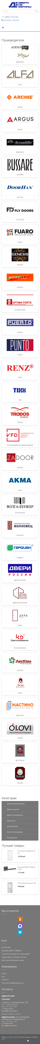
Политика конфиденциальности (13, 983)
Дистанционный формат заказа (13, 960)
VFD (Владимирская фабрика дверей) (20, 445)
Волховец (20, 535)
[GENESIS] (20, 255)
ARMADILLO (20, 152)
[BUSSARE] (20, 164)
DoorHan (20, 197)
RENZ (20, 377)
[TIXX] (20, 390)
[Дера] (20, 615)
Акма (20, 490)
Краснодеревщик (20, 648)
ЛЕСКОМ (20, 670)
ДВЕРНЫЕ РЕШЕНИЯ (20, 603)
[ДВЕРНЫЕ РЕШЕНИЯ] (20, 593)
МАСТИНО (20, 715)
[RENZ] (20, 367)
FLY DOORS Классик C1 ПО (27, 883)
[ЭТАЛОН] (20, 773)
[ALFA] (20, 74)
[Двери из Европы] (20, 4)
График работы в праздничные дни (14, 957)
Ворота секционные (15, 832)
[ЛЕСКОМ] (20, 660)
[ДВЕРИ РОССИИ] (20, 570)
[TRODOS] (20, 412)
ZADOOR (20, 467)
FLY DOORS (20, 220)
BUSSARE (20, 175)
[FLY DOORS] (20, 209)
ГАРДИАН (20, 558)
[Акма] (20, 480)
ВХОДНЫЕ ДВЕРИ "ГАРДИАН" (12, 951)
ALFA (20, 84)
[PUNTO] (20, 345)
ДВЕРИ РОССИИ (20, 580)
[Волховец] (20, 525)
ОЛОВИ (20, 738)
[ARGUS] (20, 119)
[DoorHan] (20, 187)
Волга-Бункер (20, 513)
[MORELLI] (20, 277)
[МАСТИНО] (20, 705)
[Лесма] (20, 683)
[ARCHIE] (20, 97)
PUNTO (20, 355)
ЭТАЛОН (20, 783)
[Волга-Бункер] (20, 502)
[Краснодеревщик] (20, 638)
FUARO (20, 242)
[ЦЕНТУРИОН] (20, 750)
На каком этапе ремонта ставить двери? (16, 954)
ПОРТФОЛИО (6, 947)
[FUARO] (20, 232)
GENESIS (20, 265)
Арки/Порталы (12, 826)
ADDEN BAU (20, 62)
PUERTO (20, 332)
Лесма (20, 693)
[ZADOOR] (20, 457)
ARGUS (20, 129)
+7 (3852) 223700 (10, 17)
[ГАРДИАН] (20, 547)
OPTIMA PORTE (20, 310)
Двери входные (13, 809)
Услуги (4, 973)
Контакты (5, 980)
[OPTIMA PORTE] (20, 300)
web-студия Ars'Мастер (11, 1039)
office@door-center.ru (13, 1014)
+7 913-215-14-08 (11, 1006)
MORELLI (20, 287)
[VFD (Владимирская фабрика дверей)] (20, 435)
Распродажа (12, 838)
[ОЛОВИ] (20, 728)
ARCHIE (20, 107)
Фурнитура (11, 821)
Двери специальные (15, 815)
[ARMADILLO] (20, 142)
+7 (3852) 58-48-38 (11, 1004)
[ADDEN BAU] (20, 52)
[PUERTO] (20, 322)
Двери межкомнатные (16, 804)
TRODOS (20, 422)
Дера (20, 625)
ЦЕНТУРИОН (20, 760)
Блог (3, 976)
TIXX (20, 400)
